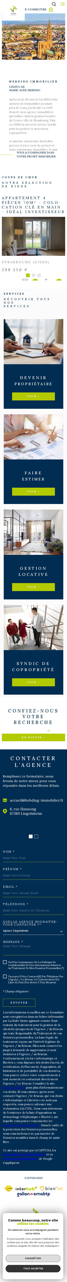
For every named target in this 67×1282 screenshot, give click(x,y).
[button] (31, 836)
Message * (13, 941)
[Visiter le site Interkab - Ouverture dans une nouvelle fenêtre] (26, 1188)
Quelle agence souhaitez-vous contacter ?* (30, 923)
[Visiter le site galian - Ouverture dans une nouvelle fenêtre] (33, 1194)
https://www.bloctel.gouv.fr (21, 1125)
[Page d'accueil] (13, 10)
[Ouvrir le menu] (63, 4)
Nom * (9, 851)
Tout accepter (33, 1268)
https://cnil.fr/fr (14, 1087)
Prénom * (12, 869)
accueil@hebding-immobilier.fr (36, 800)
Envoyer (19, 1002)
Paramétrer (33, 1258)
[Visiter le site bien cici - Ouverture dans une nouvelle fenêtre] (51, 1188)
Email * (10, 886)
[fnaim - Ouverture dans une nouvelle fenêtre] (9, 1188)
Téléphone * (16, 904)
